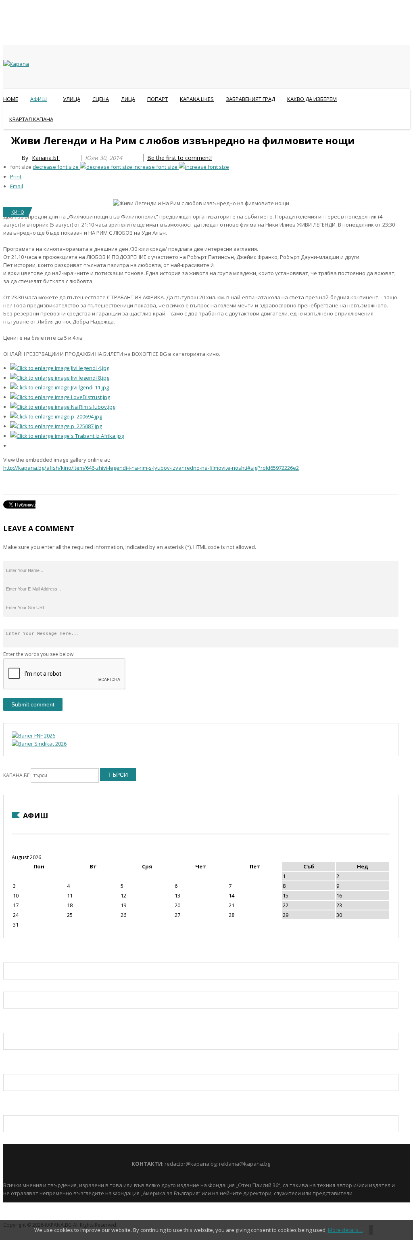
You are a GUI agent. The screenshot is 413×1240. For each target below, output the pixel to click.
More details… (345, 1230)
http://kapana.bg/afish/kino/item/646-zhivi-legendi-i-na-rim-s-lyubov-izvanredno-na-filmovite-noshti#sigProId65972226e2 (151, 467)
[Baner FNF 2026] (33, 735)
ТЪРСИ (118, 774)
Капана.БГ (46, 158)
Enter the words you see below (38, 654)
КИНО (17, 212)
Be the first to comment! (179, 158)
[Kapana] (16, 63)
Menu (7, 139)
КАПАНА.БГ (16, 775)
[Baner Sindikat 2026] (39, 743)
